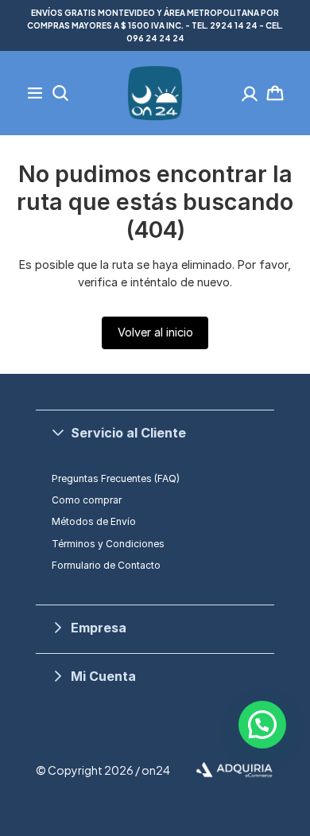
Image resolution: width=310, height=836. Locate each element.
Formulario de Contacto (106, 565)
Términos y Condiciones (108, 544)
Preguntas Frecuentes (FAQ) (116, 478)
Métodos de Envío (94, 521)
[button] (155, 432)
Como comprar (87, 500)
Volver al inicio (155, 332)
